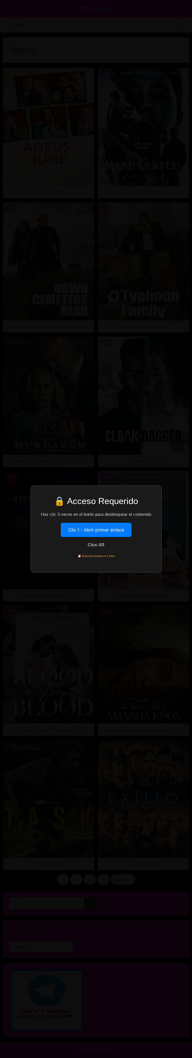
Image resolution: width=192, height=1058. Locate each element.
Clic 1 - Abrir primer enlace (96, 529)
